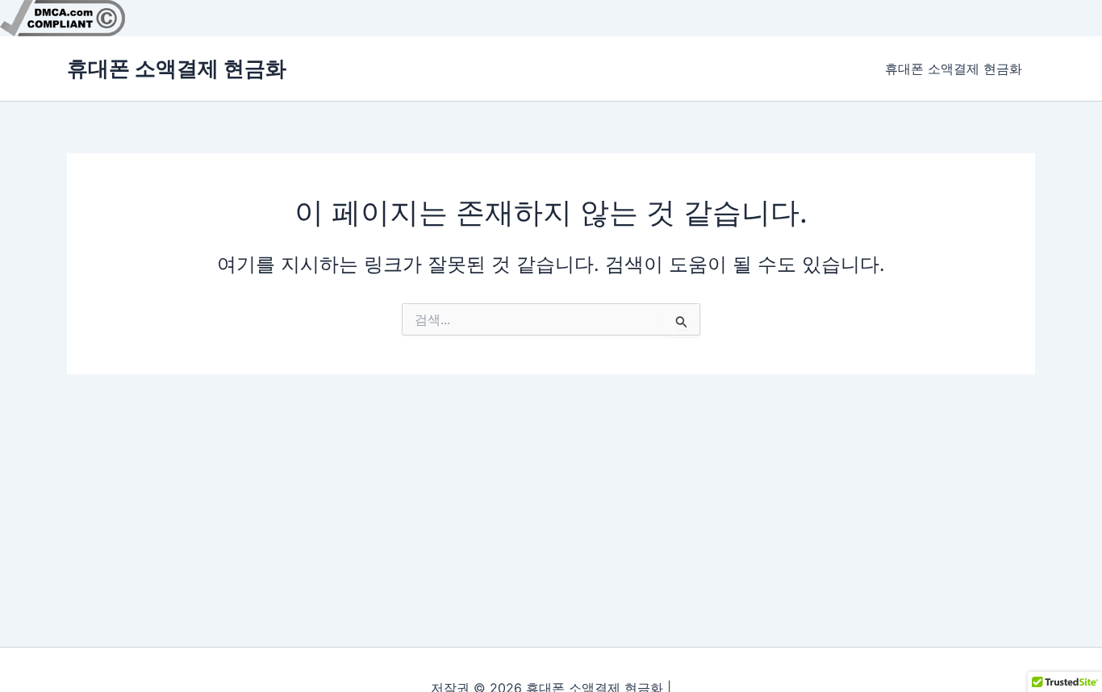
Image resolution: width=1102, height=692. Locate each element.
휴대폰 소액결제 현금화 (176, 68)
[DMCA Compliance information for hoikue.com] (62, 17)
